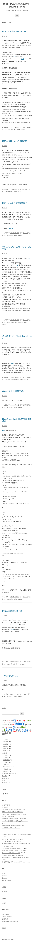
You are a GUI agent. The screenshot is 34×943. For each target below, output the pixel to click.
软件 (7, 733)
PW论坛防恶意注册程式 (8, 855)
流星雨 (4, 731)
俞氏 (26, 724)
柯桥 (17, 730)
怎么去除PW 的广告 (7, 841)
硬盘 (14, 731)
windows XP (5, 724)
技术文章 (25, 127)
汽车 (19, 730)
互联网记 (24, 189)
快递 (11, 727)
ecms (20, 720)
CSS (14, 720)
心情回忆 (5, 746)
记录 (3, 780)
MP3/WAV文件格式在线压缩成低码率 (12, 812)
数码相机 (18, 727)
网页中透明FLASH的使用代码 (14, 141)
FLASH (8, 129)
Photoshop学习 (7, 767)
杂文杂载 (25, 377)
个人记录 (4, 739)
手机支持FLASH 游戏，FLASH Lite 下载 (16, 248)
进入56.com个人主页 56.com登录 (11, 853)
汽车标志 (25, 730)
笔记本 (24, 731)
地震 (3, 727)
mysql (13, 722)
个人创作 (5, 755)
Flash (29, 258)
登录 (3, 873)
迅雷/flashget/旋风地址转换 (10, 921)
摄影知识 (5, 771)
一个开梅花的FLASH (10, 676)
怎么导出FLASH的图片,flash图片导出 (17, 337)
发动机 (29, 724)
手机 (12, 322)
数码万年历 (5, 919)
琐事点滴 (5, 748)
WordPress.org (6, 880)
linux (9, 722)
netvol (11, 228)
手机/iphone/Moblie (8, 773)
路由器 (4, 733)
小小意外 (4, 891)
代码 (13, 724)
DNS (17, 720)
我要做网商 (6, 760)
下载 (11, 724)
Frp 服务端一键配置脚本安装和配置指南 (13, 825)
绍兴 (28, 731)
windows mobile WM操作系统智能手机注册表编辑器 (16, 834)
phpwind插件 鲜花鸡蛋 (8, 839)
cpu (12, 720)
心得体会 (5, 744)
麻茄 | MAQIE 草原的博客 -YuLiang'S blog (17, 5)
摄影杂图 (5, 769)
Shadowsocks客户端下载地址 (10, 848)
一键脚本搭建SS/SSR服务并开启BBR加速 (13, 857)
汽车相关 (4, 778)
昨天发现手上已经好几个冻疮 (10, 850)
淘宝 (8, 731)
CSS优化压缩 (5, 914)
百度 (11, 731)
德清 (8, 727)
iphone (6, 722)
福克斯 (20, 731)
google (28, 720)
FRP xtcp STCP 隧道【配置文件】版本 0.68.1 (14, 809)
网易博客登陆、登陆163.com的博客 (12, 862)
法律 (30, 730)
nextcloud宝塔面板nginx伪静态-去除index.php (15, 821)
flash (14, 56)
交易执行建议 (6, 805)
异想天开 (5, 742)
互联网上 (4, 753)
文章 (4, 876)
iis (2, 722)
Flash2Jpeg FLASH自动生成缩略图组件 (16, 420)
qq (20, 722)
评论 (4, 878)
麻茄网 (4, 903)
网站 (31, 731)
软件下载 (25, 405)
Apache (4, 720)
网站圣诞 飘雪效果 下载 (12, 611)
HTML (17, 265)
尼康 (6, 727)
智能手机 (17, 322)
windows (24, 722)
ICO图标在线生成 (7, 917)
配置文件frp (5, 807)
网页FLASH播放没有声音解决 (14, 203)
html (12, 129)
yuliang (20, 235)
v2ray (3, 823)
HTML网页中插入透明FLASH (14, 31)
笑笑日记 (5, 751)
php (17, 722)
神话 (16, 731)
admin (23, 129)
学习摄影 (4, 764)
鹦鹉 (10, 733)
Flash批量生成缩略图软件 (13, 391)
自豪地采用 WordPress (8, 939)
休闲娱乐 (20, 724)
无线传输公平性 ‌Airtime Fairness (11, 828)
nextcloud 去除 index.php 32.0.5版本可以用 (14, 819)
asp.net (8, 720)
